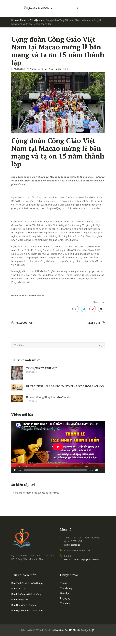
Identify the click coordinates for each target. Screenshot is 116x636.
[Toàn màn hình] (101, 470)
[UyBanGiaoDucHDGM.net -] (38, 8)
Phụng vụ (65, 598)
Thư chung (66, 588)
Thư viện (65, 603)
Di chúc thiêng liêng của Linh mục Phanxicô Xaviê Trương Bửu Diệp (65, 385)
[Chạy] (15, 470)
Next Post (94, 322)
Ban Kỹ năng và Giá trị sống (26, 594)
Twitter (84, 309)
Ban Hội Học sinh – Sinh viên (27, 610)
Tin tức (24, 20)
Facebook (75, 309)
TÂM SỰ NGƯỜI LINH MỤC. (42, 368)
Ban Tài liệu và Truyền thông (27, 583)
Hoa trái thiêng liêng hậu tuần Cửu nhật (49, 397)
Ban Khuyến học (20, 599)
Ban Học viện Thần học (23, 605)
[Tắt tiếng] (96, 470)
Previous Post (25, 322)
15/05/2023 (19, 69)
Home (14, 20)
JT (93, 630)
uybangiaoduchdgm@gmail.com (81, 559)
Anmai (33, 69)
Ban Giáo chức (19, 588)
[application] (58, 447)
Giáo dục (64, 593)
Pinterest (92, 309)
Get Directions (72, 545)
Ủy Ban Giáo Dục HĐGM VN (65, 630)
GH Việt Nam (37, 20)
